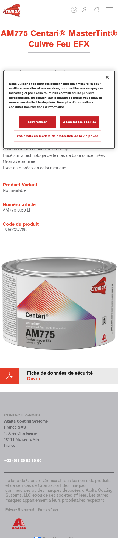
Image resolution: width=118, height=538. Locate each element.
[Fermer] (107, 77)
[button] (74, 11)
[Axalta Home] (12, 12)
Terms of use (48, 509)
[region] (59, 110)
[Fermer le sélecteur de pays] (96, 10)
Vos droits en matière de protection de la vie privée (57, 136)
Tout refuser (37, 122)
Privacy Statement (19, 509)
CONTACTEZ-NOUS (22, 415)
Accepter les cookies (79, 122)
